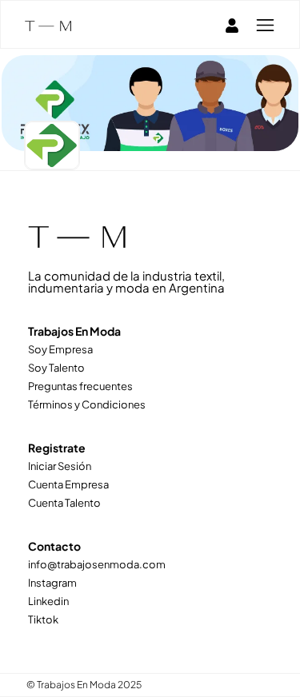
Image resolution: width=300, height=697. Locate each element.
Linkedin (48, 601)
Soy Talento (56, 367)
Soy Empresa (60, 349)
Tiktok (43, 619)
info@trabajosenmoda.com (97, 564)
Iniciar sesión (59, 466)
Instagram (52, 582)
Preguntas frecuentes (80, 386)
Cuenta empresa (68, 484)
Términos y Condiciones (87, 404)
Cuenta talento (64, 502)
